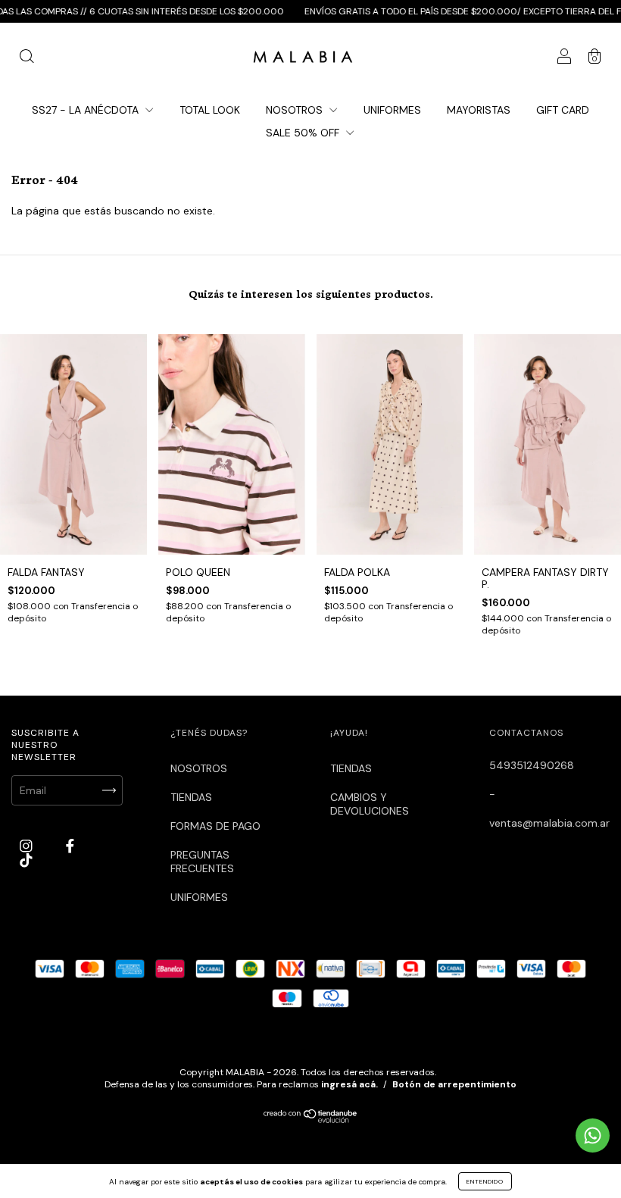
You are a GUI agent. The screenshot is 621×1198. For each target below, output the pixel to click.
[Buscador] (26, 58)
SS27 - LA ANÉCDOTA (87, 110)
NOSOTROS (296, 110)
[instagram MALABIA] (27, 845)
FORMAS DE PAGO (215, 826)
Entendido (485, 1181)
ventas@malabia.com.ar (549, 823)
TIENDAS (191, 797)
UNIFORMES (392, 110)
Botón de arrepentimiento (454, 1084)
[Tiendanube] (311, 1119)
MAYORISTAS (478, 110)
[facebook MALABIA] (70, 845)
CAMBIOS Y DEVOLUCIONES (369, 804)
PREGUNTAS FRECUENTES (202, 861)
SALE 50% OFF (304, 132)
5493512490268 (531, 765)
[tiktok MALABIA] (26, 860)
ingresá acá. (349, 1084)
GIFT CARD (562, 110)
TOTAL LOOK (209, 110)
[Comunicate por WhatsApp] (593, 1135)
